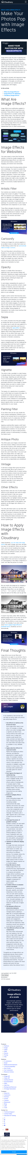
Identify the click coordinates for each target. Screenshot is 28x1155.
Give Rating (5, 975)
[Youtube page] (4, 1125)
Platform (6, 1046)
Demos (6, 1053)
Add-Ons (6, 1085)
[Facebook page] (4, 1121)
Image (6, 1047)
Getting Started (8, 1080)
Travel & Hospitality (9, 1066)
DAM (5, 1051)
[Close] (26, 1138)
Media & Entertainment (10, 1064)
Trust (5, 1107)
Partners (6, 1097)
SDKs (5, 1083)
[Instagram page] (4, 1123)
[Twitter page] (4, 1118)
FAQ (5, 1056)
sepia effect (15, 328)
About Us (6, 1093)
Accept (14, 1151)
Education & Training (10, 1115)
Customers (7, 1095)
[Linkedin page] (4, 1120)
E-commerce (7, 1061)
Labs (5, 1106)
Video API (7, 1078)
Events (6, 1098)
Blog (5, 1104)
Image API (7, 1076)
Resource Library (9, 1072)
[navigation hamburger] (25, 2)
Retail (5, 1063)
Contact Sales (8, 1113)
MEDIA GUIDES (5, 10)
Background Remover (10, 1087)
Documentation (8, 1081)
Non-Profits (7, 1068)
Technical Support (9, 1112)
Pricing (6, 1055)
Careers (6, 1100)
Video (5, 1049)
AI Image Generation (10, 1089)
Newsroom (7, 1102)
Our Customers (8, 1070)
